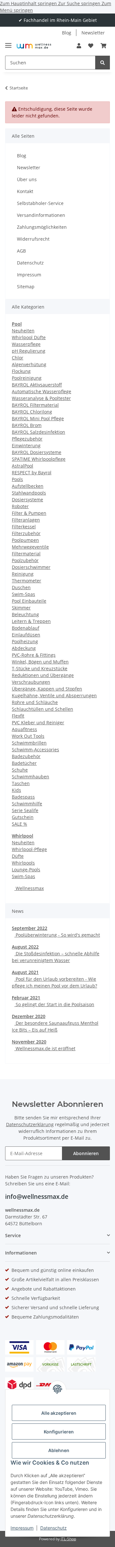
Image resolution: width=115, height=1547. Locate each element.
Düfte (18, 856)
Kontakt (25, 191)
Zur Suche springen (80, 3)
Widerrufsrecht (33, 239)
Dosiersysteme (27, 499)
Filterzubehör (26, 533)
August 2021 (25, 972)
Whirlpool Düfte (29, 337)
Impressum (22, 1528)
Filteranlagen (26, 520)
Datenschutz (53, 1528)
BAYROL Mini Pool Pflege (38, 418)
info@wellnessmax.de (36, 1196)
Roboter (20, 506)
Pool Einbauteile (29, 601)
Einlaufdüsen (26, 635)
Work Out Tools (28, 736)
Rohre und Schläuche (35, 702)
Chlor (17, 358)
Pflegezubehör (27, 439)
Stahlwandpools (29, 493)
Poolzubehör (25, 560)
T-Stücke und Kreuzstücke (39, 668)
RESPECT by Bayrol (31, 472)
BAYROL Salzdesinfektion (38, 432)
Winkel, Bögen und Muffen (40, 662)
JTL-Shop (68, 1539)
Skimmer (21, 608)
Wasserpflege (26, 344)
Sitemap (25, 286)
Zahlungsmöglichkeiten (42, 227)
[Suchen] (102, 62)
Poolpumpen (25, 540)
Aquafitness (24, 729)
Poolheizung (25, 641)
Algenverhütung (29, 364)
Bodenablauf (25, 628)
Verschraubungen (31, 682)
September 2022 (29, 928)
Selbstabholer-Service (40, 203)
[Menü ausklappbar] (8, 43)
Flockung (21, 371)
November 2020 (29, 1042)
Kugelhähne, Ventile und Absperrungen (54, 695)
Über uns (27, 179)
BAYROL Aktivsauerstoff (37, 385)
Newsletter (93, 33)
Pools (17, 479)
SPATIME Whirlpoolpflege (38, 459)
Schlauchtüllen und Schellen (42, 709)
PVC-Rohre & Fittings (34, 655)
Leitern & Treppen (31, 621)
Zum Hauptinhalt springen (29, 3)
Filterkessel (24, 526)
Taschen (21, 783)
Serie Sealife (25, 810)
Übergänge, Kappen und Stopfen (47, 689)
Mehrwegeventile (30, 547)
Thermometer (26, 581)
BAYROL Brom (27, 425)
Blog (66, 33)
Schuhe (20, 770)
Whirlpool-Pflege (29, 849)
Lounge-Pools (26, 869)
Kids (16, 790)
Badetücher (24, 763)
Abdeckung (24, 648)
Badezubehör (26, 756)
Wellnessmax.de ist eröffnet (44, 1048)
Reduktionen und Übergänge (43, 675)
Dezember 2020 (28, 1016)
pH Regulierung (28, 351)
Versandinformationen (41, 215)
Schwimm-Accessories (35, 749)
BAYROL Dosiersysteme (36, 452)
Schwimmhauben (30, 777)
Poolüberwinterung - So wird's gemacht (57, 935)
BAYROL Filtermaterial (35, 405)
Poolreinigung (27, 378)
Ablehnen (58, 1450)
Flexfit (18, 716)
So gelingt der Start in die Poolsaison (54, 1004)
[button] (79, 45)
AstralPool (22, 466)
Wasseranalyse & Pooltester (41, 398)
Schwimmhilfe (27, 804)
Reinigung (23, 574)
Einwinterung (26, 445)
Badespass (23, 797)
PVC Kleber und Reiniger (38, 722)
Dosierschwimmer (31, 567)
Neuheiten (23, 331)
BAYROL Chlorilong (32, 412)
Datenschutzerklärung (30, 1124)
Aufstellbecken (27, 486)
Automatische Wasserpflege (41, 391)
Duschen (21, 587)
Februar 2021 (26, 998)
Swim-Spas (23, 594)
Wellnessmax (29, 888)
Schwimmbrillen (29, 743)
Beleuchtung (25, 614)
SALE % (19, 824)
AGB (21, 251)
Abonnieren (86, 1153)
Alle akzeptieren (58, 1413)
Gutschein (23, 817)
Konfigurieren (59, 1431)
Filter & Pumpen (29, 513)
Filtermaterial (26, 554)
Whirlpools (23, 863)
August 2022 (25, 947)
